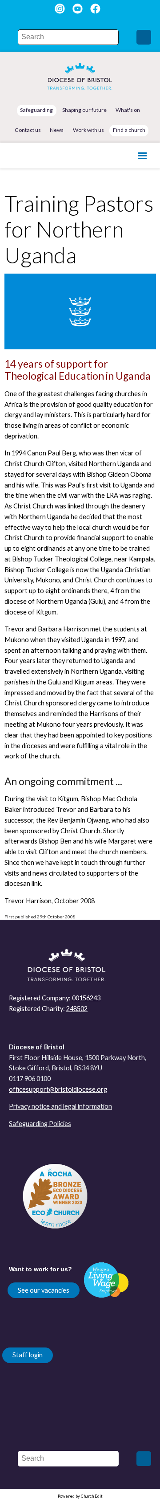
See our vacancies (43, 1290)
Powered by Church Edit (80, 1496)
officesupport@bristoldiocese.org (58, 1089)
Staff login (27, 1355)
